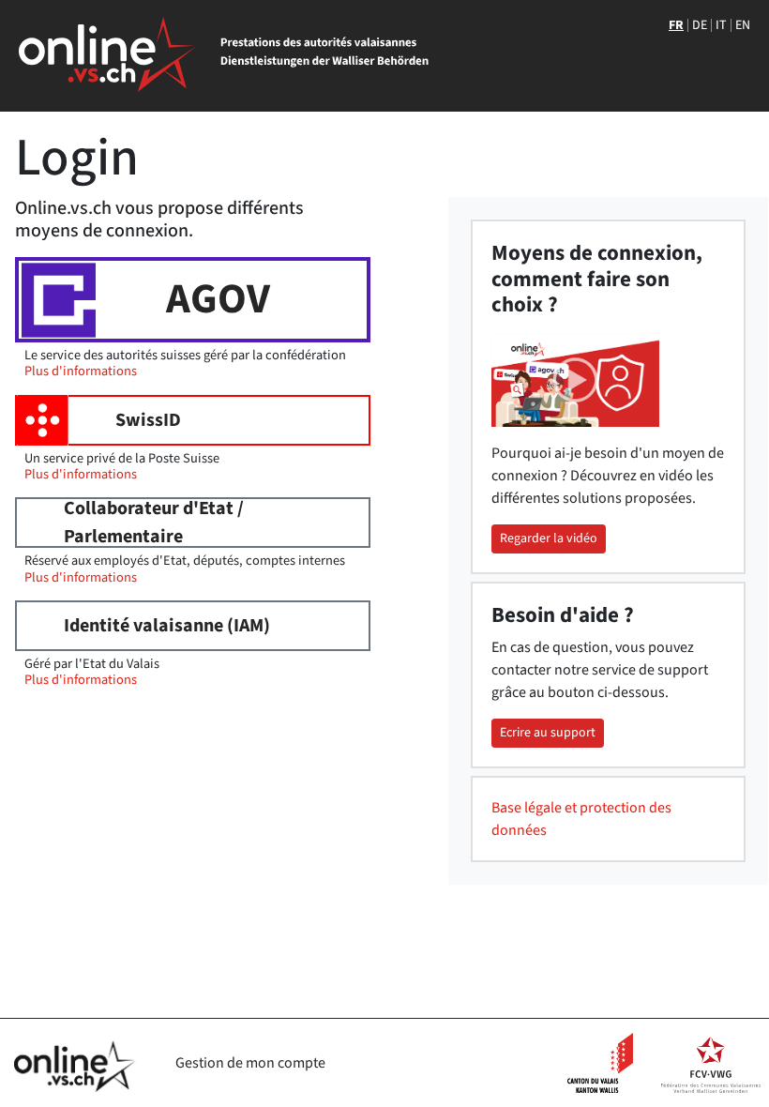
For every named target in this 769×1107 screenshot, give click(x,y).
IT (721, 25)
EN (742, 25)
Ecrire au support (548, 732)
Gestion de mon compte (250, 1063)
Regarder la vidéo (548, 538)
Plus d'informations (80, 371)
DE (699, 25)
